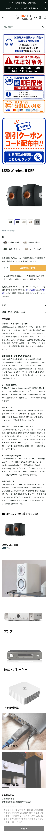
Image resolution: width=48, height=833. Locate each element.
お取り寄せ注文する (28, 268)
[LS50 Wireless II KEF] (14, 529)
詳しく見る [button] (17, 822)
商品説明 (6, 319)
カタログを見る (3, 18)
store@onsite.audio (13, 806)
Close (45, 2)
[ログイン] (40, 17)
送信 (43, 27)
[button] (8, 266)
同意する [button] (24, 829)
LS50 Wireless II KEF (10, 545)
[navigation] (6, 195)
